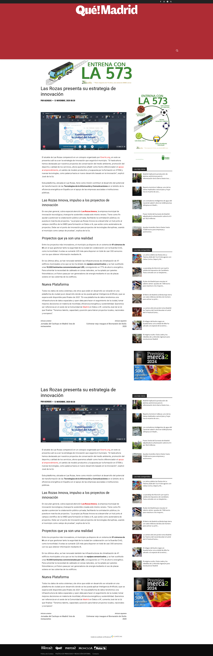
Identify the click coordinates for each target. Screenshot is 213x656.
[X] (170, 1)
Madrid (86, 307)
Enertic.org (105, 157)
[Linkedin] (71, 105)
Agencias (48, 100)
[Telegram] (167, 1)
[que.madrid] (106, 11)
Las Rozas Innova (89, 211)
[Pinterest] (54, 105)
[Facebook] (160, 1)
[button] (177, 50)
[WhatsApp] (60, 105)
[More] (83, 105)
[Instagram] (164, 1)
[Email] (77, 105)
